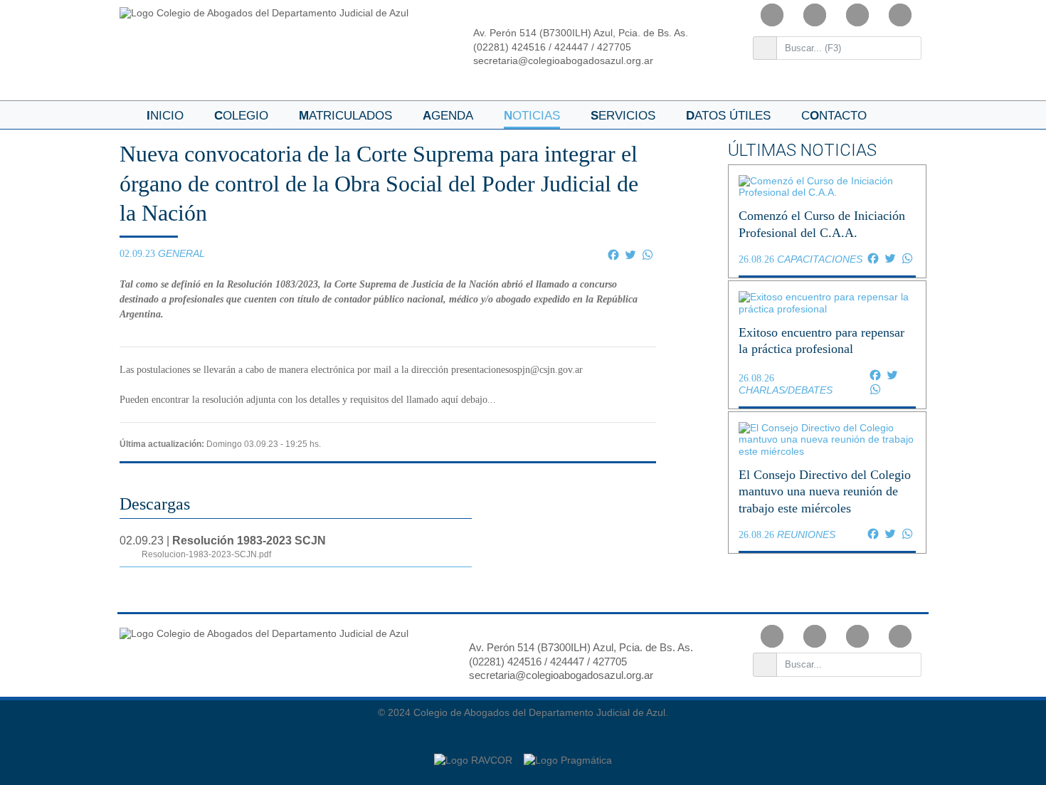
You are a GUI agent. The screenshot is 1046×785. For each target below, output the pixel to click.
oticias (532, 115)
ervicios (623, 115)
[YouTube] (857, 15)
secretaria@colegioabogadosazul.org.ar (563, 60)
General (181, 253)
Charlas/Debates (786, 390)
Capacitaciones (819, 259)
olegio (241, 115)
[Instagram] (814, 15)
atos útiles (728, 115)
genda (448, 115)
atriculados (345, 115)
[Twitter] (900, 15)
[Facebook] (772, 15)
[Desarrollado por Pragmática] (568, 753)
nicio (165, 115)
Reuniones (806, 534)
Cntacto (834, 115)
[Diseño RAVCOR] (474, 753)
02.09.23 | (223, 546)
